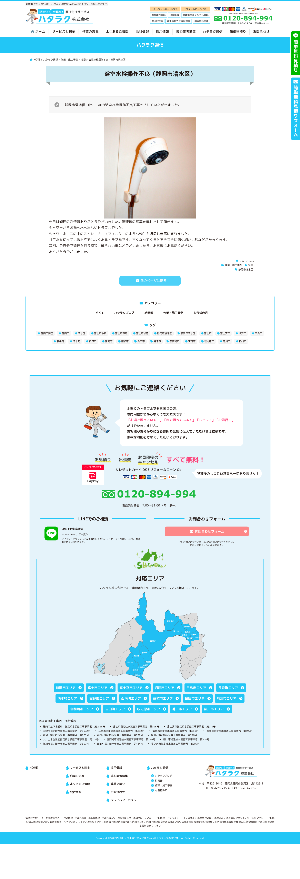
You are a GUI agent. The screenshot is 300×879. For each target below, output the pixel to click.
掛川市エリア (214, 709)
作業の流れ (90, 31)
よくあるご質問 (117, 31)
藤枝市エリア (163, 698)
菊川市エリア (182, 709)
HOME (34, 768)
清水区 (81, 333)
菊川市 (226, 341)
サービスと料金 (63, 31)
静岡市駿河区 (164, 333)
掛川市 (242, 341)
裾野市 (92, 341)
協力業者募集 (186, 31)
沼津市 (242, 333)
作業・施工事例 (233, 265)
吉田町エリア (115, 709)
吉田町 (192, 341)
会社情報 (142, 31)
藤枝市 (125, 341)
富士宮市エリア (131, 687)
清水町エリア (67, 698)
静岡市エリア (66, 687)
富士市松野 (142, 333)
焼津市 (157, 341)
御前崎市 (174, 341)
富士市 (207, 333)
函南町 (108, 341)
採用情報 (162, 31)
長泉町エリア (228, 687)
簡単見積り (238, 31)
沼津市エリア (164, 687)
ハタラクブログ (124, 313)
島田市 (141, 341)
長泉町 (60, 341)
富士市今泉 (100, 333)
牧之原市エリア (148, 709)
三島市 (258, 333)
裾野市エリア (99, 698)
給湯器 (148, 313)
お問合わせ (261, 31)
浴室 (250, 265)
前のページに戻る (153, 280)
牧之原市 (209, 341)
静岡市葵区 (47, 333)
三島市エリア (196, 687)
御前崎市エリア (81, 709)
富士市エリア (97, 687)
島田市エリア (194, 698)
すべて (100, 313)
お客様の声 (200, 313)
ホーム (40, 31)
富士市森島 (121, 333)
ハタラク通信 (212, 31)
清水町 (76, 341)
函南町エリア (131, 698)
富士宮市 (225, 333)
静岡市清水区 (245, 269)
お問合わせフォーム (209, 531)
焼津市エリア (226, 698)
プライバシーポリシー (125, 800)
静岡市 (65, 333)
